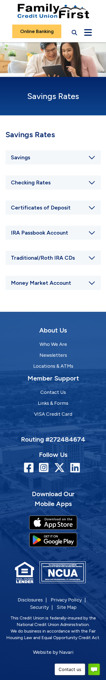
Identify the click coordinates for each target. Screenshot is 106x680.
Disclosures (30, 600)
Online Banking (37, 31)
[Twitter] (61, 467)
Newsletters (53, 355)
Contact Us (53, 392)
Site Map (67, 607)
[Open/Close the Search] (74, 31)
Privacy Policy (66, 600)
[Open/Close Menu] (88, 31)
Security (39, 607)
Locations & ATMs (53, 366)
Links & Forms (53, 403)
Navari (66, 652)
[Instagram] (45, 467)
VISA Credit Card (53, 414)
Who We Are (53, 344)
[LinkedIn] (75, 467)
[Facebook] (30, 467)
